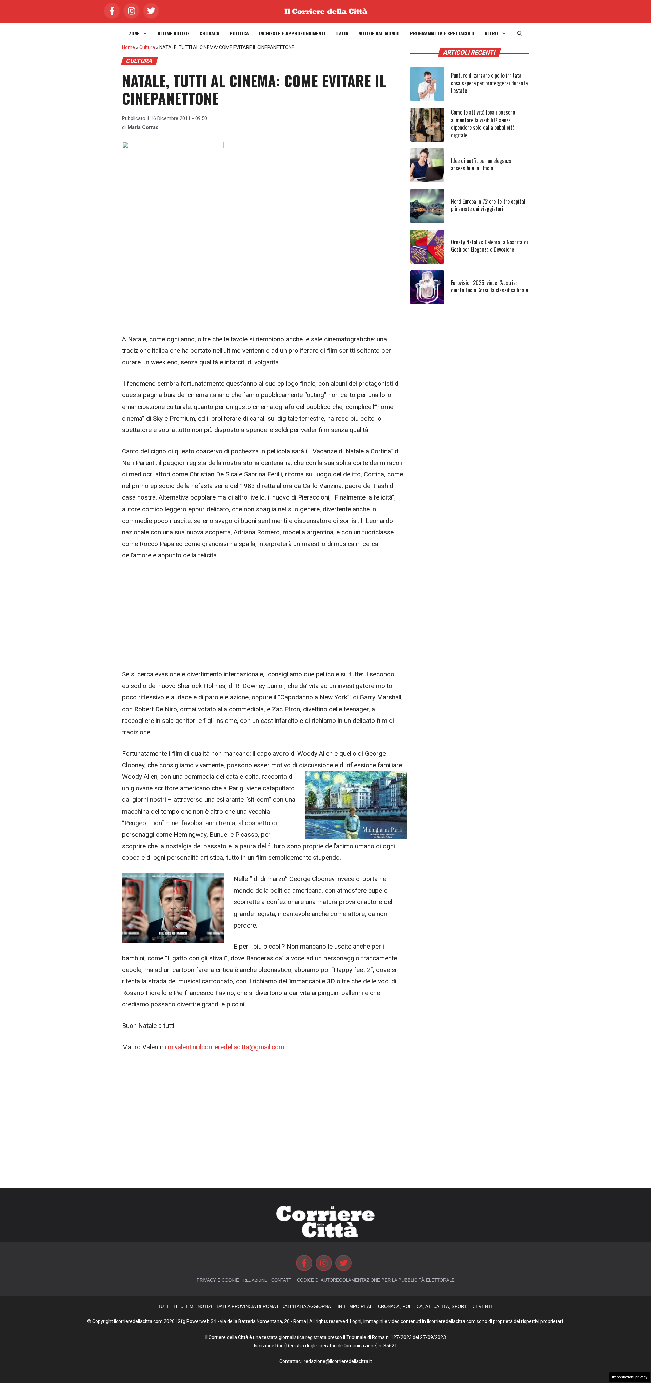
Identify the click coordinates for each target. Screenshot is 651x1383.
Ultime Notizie (174, 33)
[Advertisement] (264, 283)
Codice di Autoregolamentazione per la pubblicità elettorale (376, 1280)
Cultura (147, 47)
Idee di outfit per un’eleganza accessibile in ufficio (481, 164)
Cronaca (209, 33)
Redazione (255, 1280)
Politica (239, 33)
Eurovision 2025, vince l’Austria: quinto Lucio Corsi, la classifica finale (489, 286)
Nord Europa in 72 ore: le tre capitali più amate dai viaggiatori (489, 205)
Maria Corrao (143, 127)
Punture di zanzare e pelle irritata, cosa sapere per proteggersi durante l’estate (489, 83)
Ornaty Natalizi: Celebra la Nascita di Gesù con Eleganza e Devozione (489, 245)
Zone (134, 33)
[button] (519, 33)
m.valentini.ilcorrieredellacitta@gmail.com (226, 1047)
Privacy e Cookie (218, 1280)
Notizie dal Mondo (379, 33)
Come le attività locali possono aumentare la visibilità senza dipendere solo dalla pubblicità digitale (483, 123)
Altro (491, 33)
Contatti (282, 1280)
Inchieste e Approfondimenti (292, 33)
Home (128, 47)
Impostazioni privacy (629, 1377)
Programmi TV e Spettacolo (442, 33)
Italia (341, 33)
